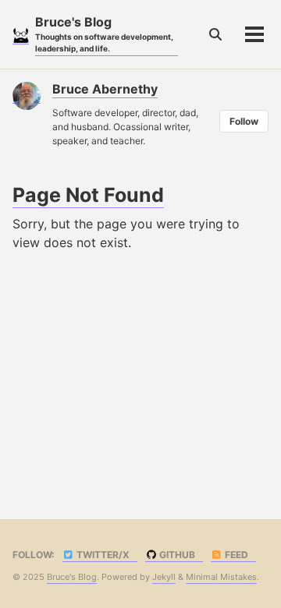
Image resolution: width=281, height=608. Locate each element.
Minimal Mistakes (221, 576)
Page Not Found (88, 195)
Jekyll (164, 576)
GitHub (176, 554)
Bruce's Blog (104, 33)
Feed (235, 554)
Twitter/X (102, 554)
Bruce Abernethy (105, 89)
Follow (243, 121)
